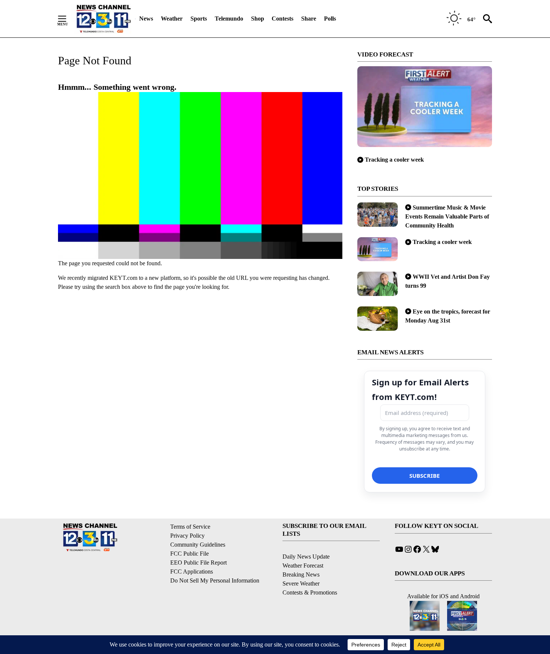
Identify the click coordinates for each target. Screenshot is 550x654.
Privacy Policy (187, 535)
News (146, 18)
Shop (257, 18)
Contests (282, 18)
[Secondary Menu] (67, 19)
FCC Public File (189, 553)
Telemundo (229, 18)
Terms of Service (190, 526)
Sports (198, 18)
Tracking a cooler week (394, 159)
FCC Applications (191, 571)
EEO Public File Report (198, 562)
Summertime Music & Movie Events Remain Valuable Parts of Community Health (447, 216)
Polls (330, 18)
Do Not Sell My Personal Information (214, 580)
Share (308, 18)
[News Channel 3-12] (103, 19)
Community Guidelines (197, 544)
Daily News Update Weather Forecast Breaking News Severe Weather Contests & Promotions (309, 574)
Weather (172, 18)
